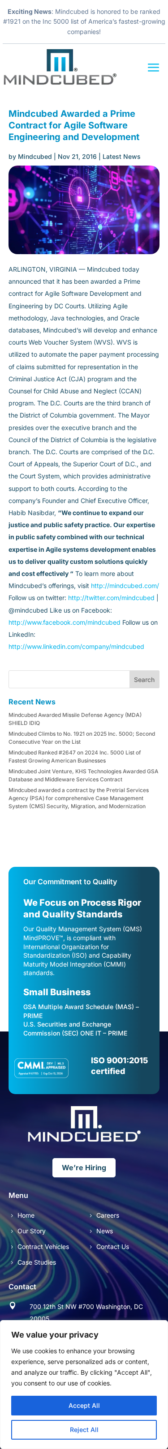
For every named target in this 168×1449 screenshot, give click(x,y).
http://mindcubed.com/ (125, 585)
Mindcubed (35, 156)
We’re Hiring (84, 1167)
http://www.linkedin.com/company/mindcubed (76, 646)
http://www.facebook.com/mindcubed (65, 622)
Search (144, 679)
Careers (107, 1215)
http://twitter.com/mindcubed (110, 597)
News (104, 1231)
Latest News (122, 156)
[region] (84, 1384)
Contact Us (112, 1246)
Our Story (31, 1231)
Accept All (84, 1405)
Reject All (84, 1429)
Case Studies (36, 1262)
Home (25, 1215)
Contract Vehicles (43, 1246)
